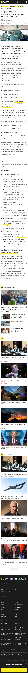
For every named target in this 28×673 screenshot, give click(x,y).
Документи (18, 639)
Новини (17, 616)
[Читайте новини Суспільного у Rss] (2, 655)
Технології (18, 612)
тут (14, 276)
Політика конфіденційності (20, 630)
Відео (2, 589)
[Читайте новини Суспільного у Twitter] (7, 655)
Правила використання (19, 626)
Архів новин (4, 623)
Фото (16, 589)
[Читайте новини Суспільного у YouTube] (13, 655)
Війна (2, 587)
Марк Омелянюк (8, 20)
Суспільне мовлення (7, 626)
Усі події (3, 600)
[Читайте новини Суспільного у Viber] (15, 655)
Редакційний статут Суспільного (6, 644)
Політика (3, 607)
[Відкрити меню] (27, 2)
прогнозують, (21, 236)
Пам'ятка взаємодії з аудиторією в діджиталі (21, 644)
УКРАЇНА (6, 6)
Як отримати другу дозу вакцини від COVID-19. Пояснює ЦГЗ (13, 103)
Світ (2, 609)
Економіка (18, 607)
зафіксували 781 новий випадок (13, 177)
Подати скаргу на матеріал (6, 640)
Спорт (16, 614)
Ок (14, 670)
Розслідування (19, 604)
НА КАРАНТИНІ (20, 6)
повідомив (6, 223)
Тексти (16, 587)
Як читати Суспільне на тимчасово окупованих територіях (20, 635)
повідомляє (9, 62)
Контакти (17, 623)
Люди (16, 609)
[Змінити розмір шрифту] (26, 23)
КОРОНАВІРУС (12, 6)
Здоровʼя (9, 8)
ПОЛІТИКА (3, 8)
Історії (2, 612)
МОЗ (2, 6)
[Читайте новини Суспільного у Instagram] (10, 655)
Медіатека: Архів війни (5, 592)
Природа (3, 614)
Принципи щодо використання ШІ (6, 630)
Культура (3, 616)
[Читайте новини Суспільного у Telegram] (18, 655)
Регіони (17, 602)
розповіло (9, 208)
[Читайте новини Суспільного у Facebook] (4, 655)
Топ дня (17, 600)
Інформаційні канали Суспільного (7, 634)
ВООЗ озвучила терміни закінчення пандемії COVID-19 (14, 164)
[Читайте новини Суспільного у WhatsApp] (21, 655)
